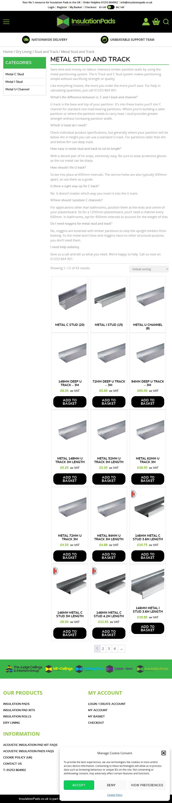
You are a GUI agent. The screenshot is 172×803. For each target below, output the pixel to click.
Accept (78, 785)
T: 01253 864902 (14, 770)
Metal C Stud (14, 74)
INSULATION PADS (16, 704)
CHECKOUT (96, 722)
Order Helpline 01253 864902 (100, 2)
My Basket (76, 7)
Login (51, 7)
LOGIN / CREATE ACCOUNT (107, 704)
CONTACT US (12, 763)
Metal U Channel (17, 89)
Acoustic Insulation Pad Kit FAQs (30, 745)
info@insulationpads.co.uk (136, 2)
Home (8, 52)
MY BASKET (96, 716)
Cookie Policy (114, 795)
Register (62, 7)
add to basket (70, 402)
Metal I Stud (14, 81)
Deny (111, 785)
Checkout (90, 7)
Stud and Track (46, 52)
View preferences (147, 785)
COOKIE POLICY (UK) (17, 757)
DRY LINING (11, 722)
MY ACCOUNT (98, 710)
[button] (164, 753)
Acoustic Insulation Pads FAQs (28, 751)
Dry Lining (24, 52)
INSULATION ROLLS (17, 716)
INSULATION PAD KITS (19, 710)
